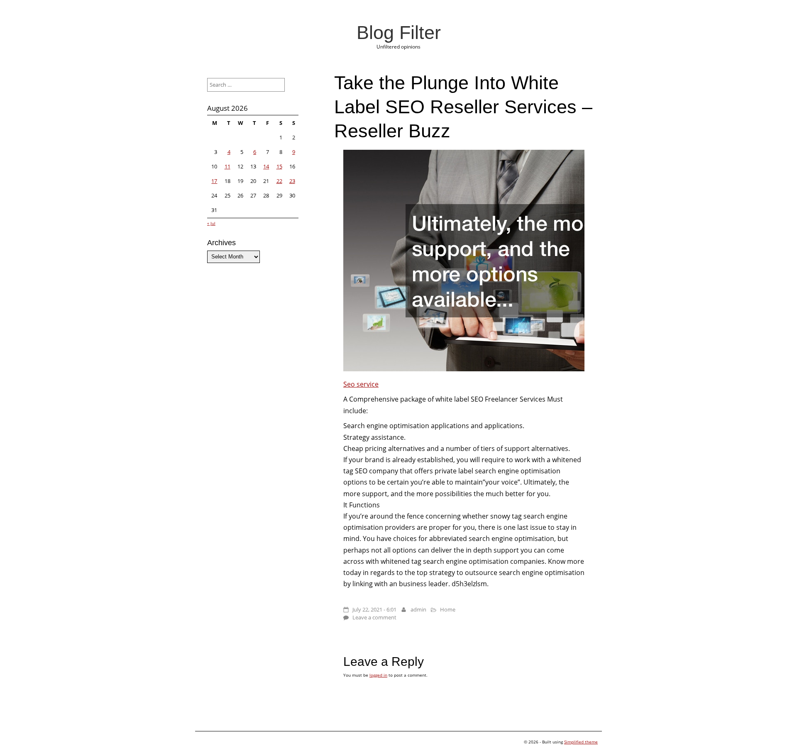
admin (418, 609)
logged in (378, 675)
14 (266, 166)
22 (279, 181)
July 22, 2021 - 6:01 (374, 609)
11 (227, 166)
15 (279, 166)
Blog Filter (399, 32)
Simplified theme (581, 742)
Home (447, 609)
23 (292, 181)
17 (214, 181)
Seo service (361, 384)
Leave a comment (374, 617)
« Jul (211, 223)
